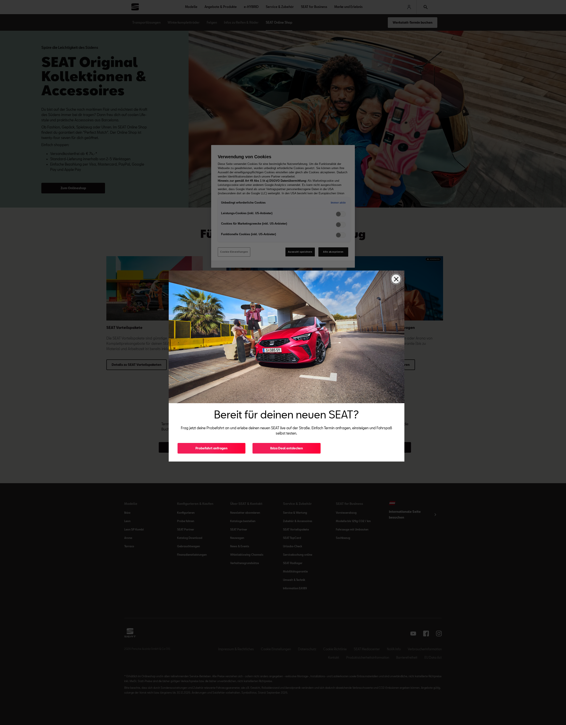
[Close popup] (396, 279)
